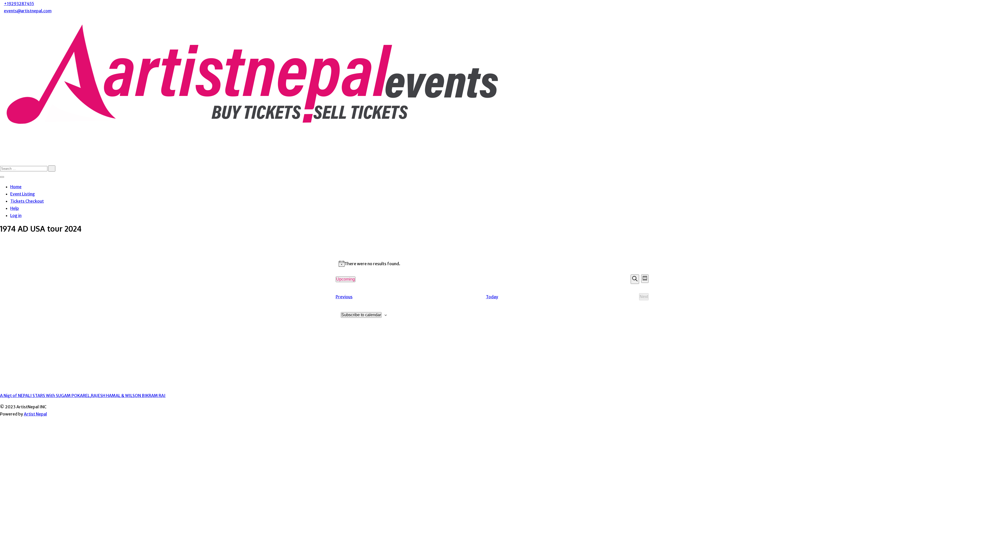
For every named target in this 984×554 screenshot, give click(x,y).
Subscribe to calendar (361, 315)
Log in (16, 215)
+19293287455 (19, 3)
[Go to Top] (1, 421)
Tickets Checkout (27, 201)
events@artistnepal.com (28, 10)
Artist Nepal (35, 414)
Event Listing (22, 193)
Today (492, 296)
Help (14, 208)
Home (16, 186)
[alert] (492, 263)
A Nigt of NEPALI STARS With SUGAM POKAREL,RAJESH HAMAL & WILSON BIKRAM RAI (83, 395)
